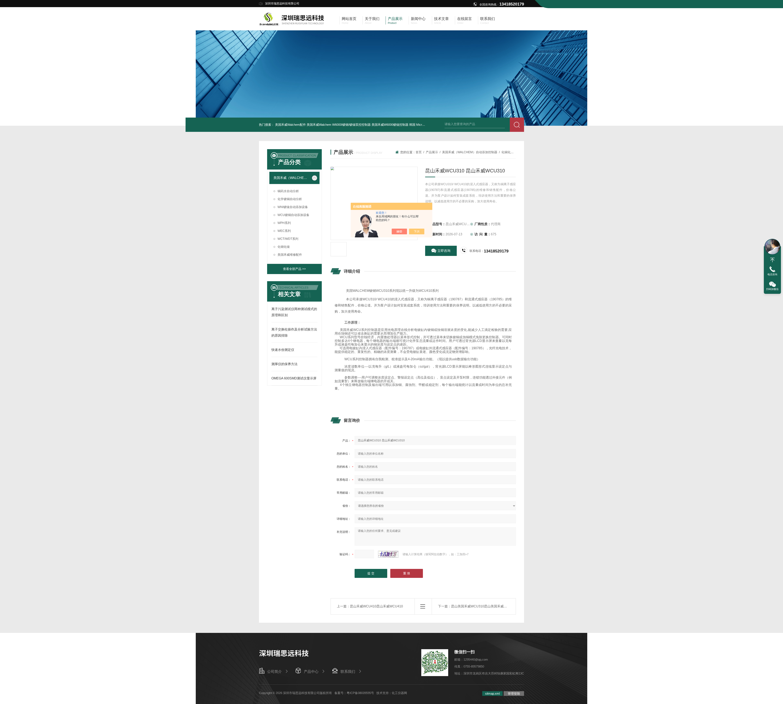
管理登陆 (514, 693)
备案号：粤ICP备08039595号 (354, 693)
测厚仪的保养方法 (284, 364)
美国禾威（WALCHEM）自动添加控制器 (291, 178)
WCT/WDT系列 (288, 238)
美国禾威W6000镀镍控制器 (390, 124)
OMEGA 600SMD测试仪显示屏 (293, 378)
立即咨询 (443, 250)
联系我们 (348, 672)
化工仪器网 (399, 693)
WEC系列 (284, 230)
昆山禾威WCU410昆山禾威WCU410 (376, 606)
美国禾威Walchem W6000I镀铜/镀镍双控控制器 (339, 124)
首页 (419, 152)
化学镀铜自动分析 (290, 199)
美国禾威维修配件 (290, 254)
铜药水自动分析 (288, 191)
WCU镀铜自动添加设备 (293, 215)
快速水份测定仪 (282, 349)
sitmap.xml (492, 693)
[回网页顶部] (772, 260)
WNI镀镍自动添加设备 (293, 207)
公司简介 (274, 672)
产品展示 (432, 152)
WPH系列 (284, 223)
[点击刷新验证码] (388, 554)
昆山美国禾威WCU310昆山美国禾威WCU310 (484, 606)
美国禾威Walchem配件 (290, 124)
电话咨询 (772, 274)
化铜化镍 (284, 246)
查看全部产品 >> (294, 269)
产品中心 (311, 672)
